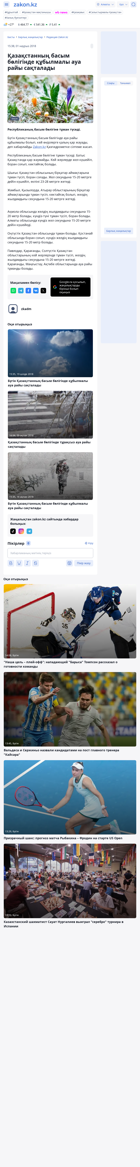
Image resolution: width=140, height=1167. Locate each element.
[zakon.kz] (25, 4)
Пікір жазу (83, 563)
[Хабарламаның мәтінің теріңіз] (50, 553)
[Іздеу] (133, 4)
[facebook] (28, 291)
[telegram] (21, 291)
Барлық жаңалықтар (30, 37)
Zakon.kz (39, 147)
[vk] (36, 291)
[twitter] (43, 291)
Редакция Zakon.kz (57, 37)
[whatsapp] (13, 291)
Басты (11, 37)
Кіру (90, 543)
